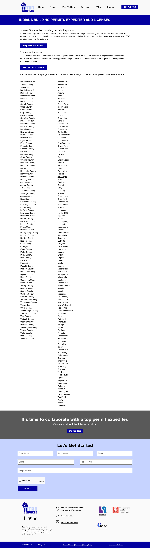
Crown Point (63, 146)
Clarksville (62, 132)
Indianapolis (63, 227)
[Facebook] (24, 518)
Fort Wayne (62, 176)
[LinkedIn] (36, 518)
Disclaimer (78, 545)
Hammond (62, 210)
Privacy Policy (87, 545)
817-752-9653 (67, 516)
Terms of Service (68, 545)
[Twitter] (30, 518)
